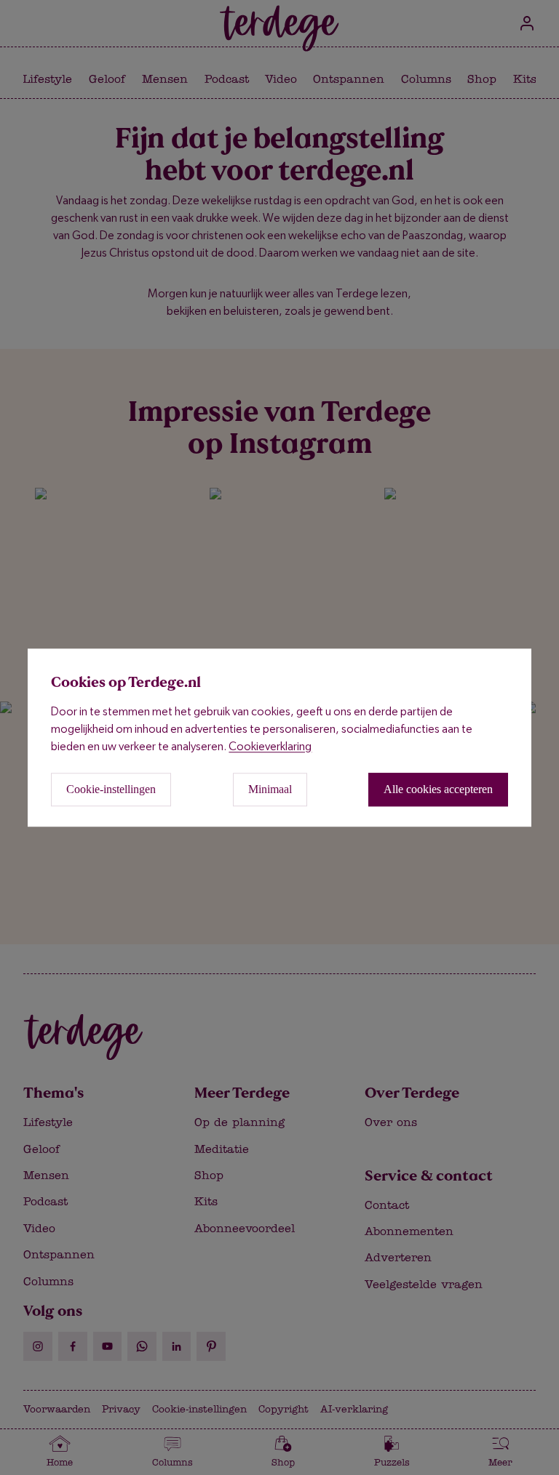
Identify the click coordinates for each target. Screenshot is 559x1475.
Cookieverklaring (270, 746)
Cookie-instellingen (111, 789)
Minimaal (270, 789)
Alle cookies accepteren (438, 789)
